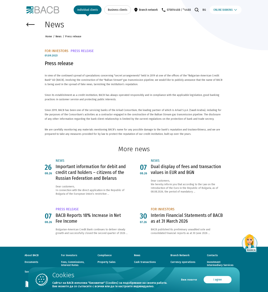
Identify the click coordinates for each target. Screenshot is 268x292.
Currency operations (182, 262)
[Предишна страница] (30, 25)
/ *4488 (186, 9)
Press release (82, 51)
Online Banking (223, 9)
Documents (31, 262)
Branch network (148, 9)
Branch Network (179, 255)
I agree (217, 279)
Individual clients (87, 9)
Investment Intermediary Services (220, 264)
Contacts (212, 255)
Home (49, 36)
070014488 (173, 9)
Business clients (117, 9)
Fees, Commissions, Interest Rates (72, 264)
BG (204, 9)
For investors (56, 51)
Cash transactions (145, 262)
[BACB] (42, 10)
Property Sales (106, 262)
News (58, 36)
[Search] (196, 9)
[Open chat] (250, 243)
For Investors (69, 255)
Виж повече (189, 279)
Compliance (105, 255)
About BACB (31, 255)
